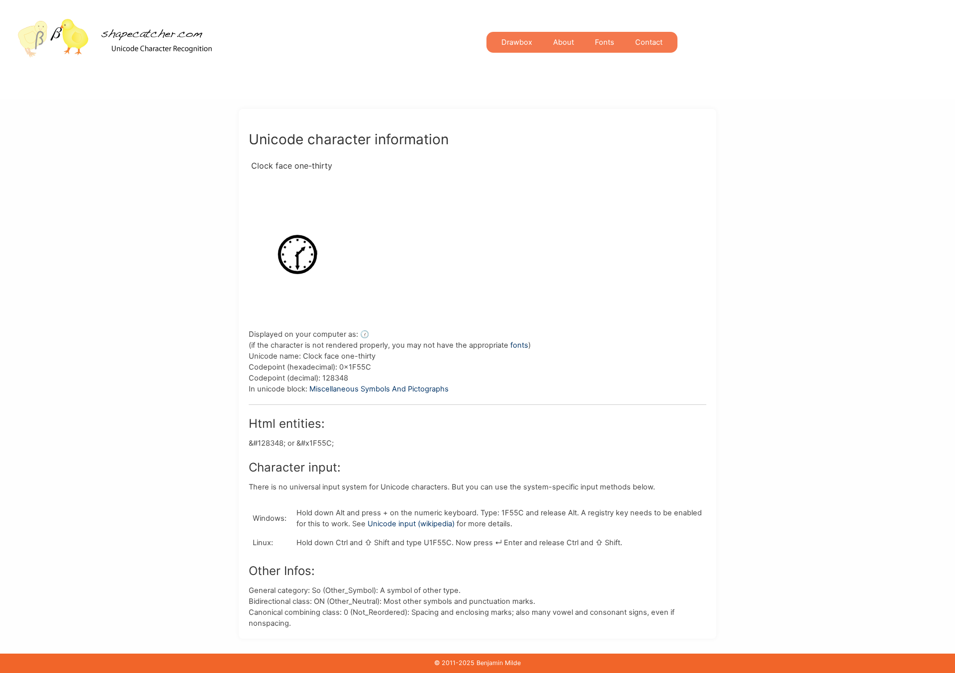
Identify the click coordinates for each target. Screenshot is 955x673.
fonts (519, 345)
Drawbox (516, 42)
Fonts (604, 42)
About (563, 42)
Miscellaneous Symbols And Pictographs (379, 389)
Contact (649, 42)
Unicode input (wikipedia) (411, 523)
